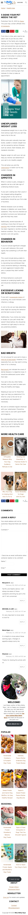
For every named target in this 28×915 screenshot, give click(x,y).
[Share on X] (7, 31)
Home (3, 8)
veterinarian (5, 167)
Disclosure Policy (14, 889)
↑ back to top (14, 879)
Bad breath (5, 369)
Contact (14, 905)
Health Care (11, 8)
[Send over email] (16, 31)
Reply (22, 600)
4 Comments (5, 26)
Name (3, 561)
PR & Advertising (14, 908)
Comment (5, 530)
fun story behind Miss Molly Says (14, 715)
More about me (13, 724)
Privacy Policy (14, 887)
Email (3, 568)
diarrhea (4, 226)
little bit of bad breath (8, 359)
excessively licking (16, 297)
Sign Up (6, 897)
